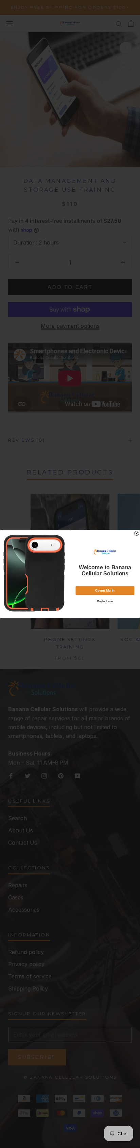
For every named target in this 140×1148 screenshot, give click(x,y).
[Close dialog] (137, 533)
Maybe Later (105, 601)
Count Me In (105, 590)
